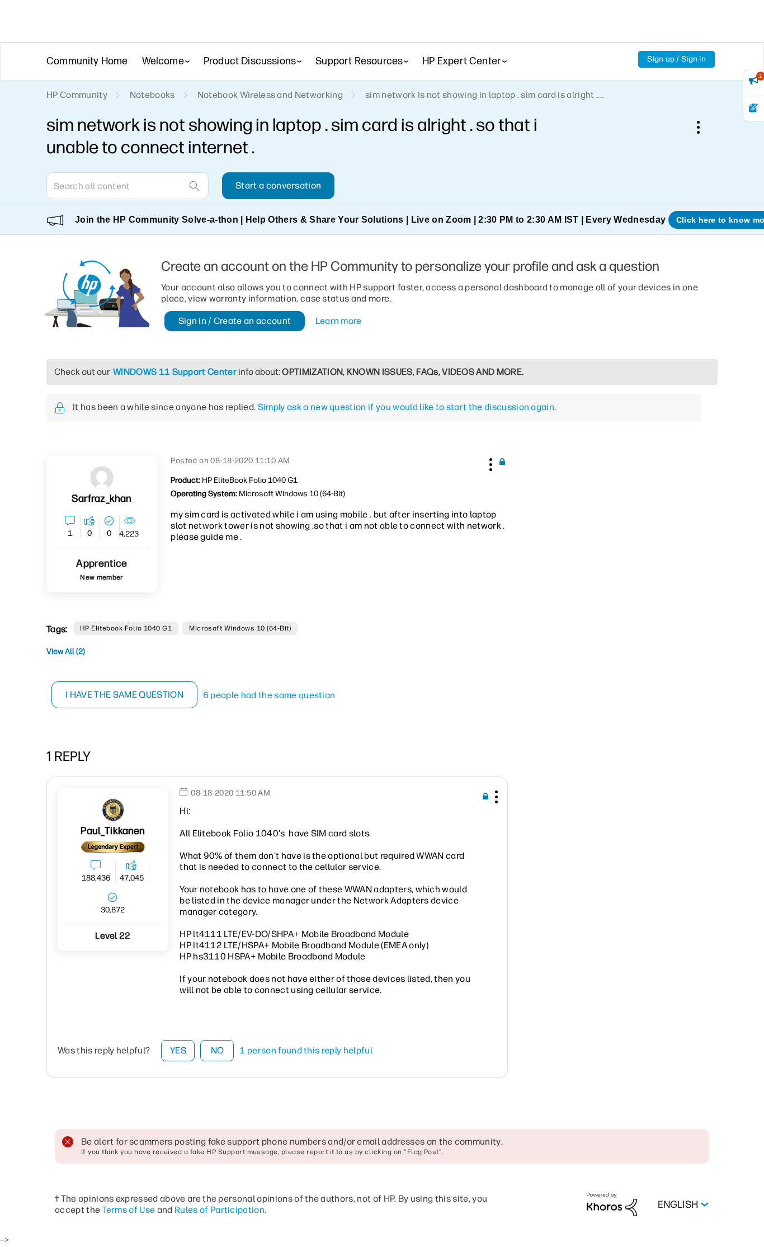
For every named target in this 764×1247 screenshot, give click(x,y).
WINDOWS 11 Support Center (175, 371)
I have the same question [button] (124, 694)
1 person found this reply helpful (305, 1050)
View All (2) (65, 651)
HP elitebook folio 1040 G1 (126, 628)
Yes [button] (178, 1050)
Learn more (338, 321)
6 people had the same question (269, 695)
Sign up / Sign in (676, 59)
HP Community (76, 95)
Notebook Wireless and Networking (270, 95)
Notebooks (152, 95)
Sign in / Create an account (234, 321)
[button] (489, 462)
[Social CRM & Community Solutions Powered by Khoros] (612, 1204)
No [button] (217, 1050)
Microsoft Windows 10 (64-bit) (240, 628)
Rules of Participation (220, 1209)
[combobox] (127, 185)
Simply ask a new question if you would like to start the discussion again (406, 407)
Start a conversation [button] (278, 185)
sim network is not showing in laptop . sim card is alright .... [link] (484, 95)
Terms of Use (128, 1209)
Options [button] (704, 127)
